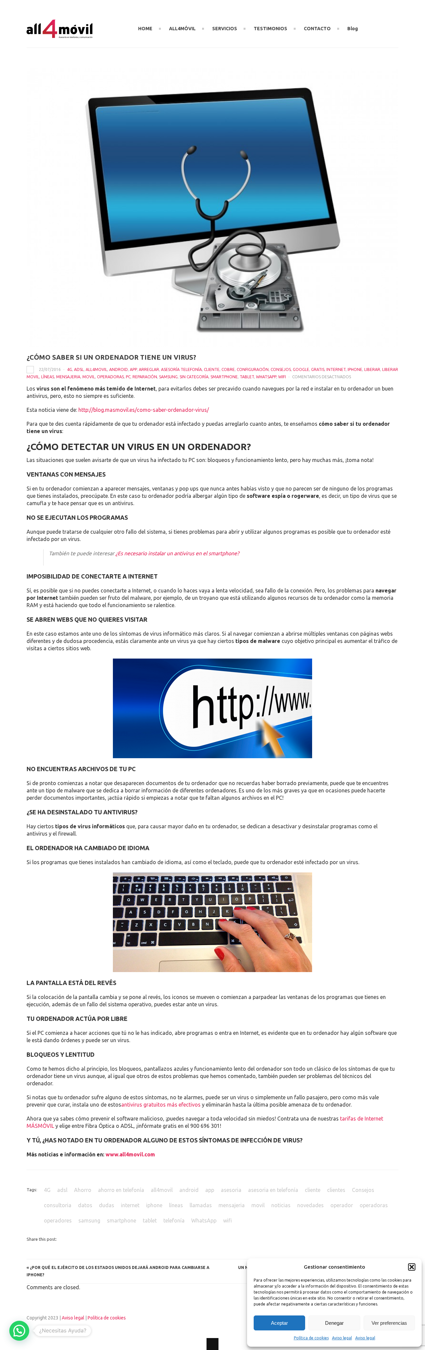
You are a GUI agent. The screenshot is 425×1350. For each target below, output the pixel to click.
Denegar (334, 1323)
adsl (79, 369)
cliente (211, 369)
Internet (336, 369)
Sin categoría (194, 377)
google (301, 369)
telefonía (174, 1220)
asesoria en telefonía (273, 1190)
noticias (281, 1205)
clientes (336, 1190)
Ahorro (82, 1190)
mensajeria (68, 377)
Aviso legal (342, 1338)
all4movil (96, 369)
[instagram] (394, 26)
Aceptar (279, 1323)
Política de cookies (311, 1338)
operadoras (374, 1205)
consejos (281, 369)
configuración (253, 369)
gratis (317, 369)
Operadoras (110, 377)
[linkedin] (384, 26)
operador (341, 1205)
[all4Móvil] (60, 36)
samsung (168, 377)
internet (130, 1205)
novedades (310, 1205)
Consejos (363, 1190)
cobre (228, 369)
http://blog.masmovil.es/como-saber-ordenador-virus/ (143, 410)
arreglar (149, 369)
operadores (58, 1220)
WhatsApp (266, 377)
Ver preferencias (389, 1323)
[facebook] (373, 26)
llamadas (201, 1205)
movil (88, 377)
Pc (128, 377)
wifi (282, 377)
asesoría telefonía (181, 369)
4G (69, 369)
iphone (355, 369)
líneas (47, 377)
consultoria (57, 1205)
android (118, 369)
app (133, 369)
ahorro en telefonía (121, 1190)
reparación (144, 377)
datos (85, 1205)
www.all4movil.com (130, 1154)
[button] (411, 1267)
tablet (247, 377)
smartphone (224, 377)
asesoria (231, 1190)
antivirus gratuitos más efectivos (161, 1105)
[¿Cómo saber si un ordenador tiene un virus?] (212, 207)
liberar (372, 369)
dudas (106, 1205)
